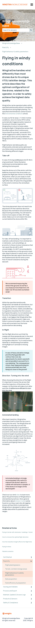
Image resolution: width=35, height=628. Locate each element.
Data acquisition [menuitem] (11, 579)
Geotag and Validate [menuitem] (10, 587)
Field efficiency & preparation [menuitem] (15, 583)
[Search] (31, 30)
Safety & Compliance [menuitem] (10, 603)
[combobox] (15, 30)
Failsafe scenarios (7, 551)
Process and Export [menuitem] (10, 591)
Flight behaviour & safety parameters (15, 52)
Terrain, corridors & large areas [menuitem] (16, 569)
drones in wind (20, 501)
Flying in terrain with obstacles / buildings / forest (17, 532)
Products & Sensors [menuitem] (10, 599)
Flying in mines (6, 546)
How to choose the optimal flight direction (15, 537)
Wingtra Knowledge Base (16, 23)
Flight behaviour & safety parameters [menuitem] (14, 574)
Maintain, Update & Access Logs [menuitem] (14, 595)
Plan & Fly (5, 47)
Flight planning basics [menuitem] (12, 565)
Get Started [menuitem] (7, 557)
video (18, 495)
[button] (31, 557)
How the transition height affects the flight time (17, 542)
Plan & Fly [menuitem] (6, 561)
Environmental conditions (14, 114)
